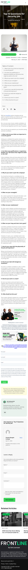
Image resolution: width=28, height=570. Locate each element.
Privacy (3, 564)
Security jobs (12, 54)
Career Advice (5, 54)
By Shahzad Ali (11, 401)
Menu (26, 3)
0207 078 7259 (8, 568)
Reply (21, 437)
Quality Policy (12, 564)
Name (5, 465)
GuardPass (8, 115)
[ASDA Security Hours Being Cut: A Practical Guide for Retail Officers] (11, 519)
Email (5, 473)
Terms (7, 564)
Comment (6, 481)
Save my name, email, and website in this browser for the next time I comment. (14, 493)
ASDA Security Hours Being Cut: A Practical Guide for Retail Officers (11, 531)
